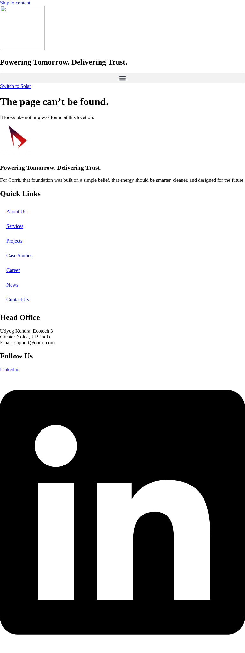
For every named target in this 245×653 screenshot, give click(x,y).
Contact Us (17, 299)
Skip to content (15, 2)
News (12, 284)
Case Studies (19, 255)
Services (14, 226)
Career (13, 270)
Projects (14, 241)
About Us (16, 211)
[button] (122, 78)
